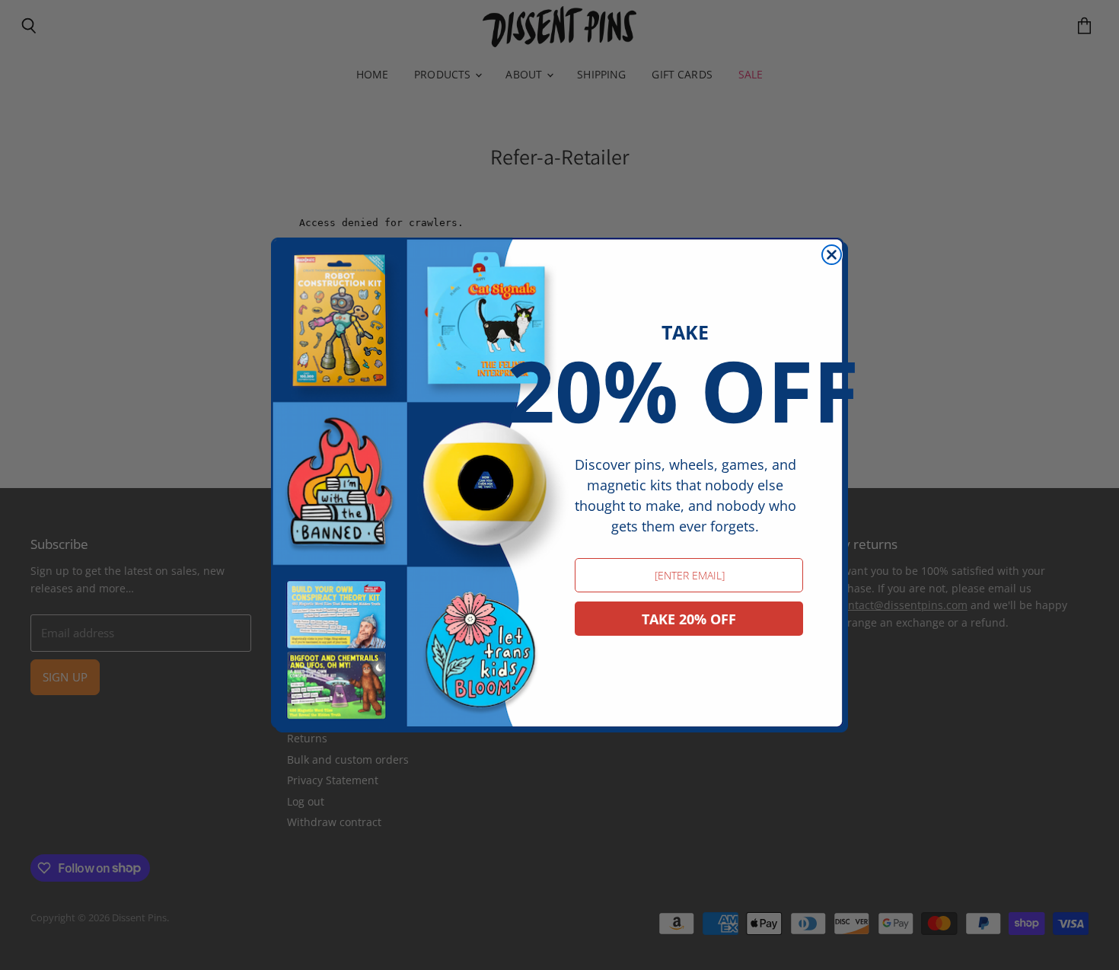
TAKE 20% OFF (689, 619)
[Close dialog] (831, 254)
